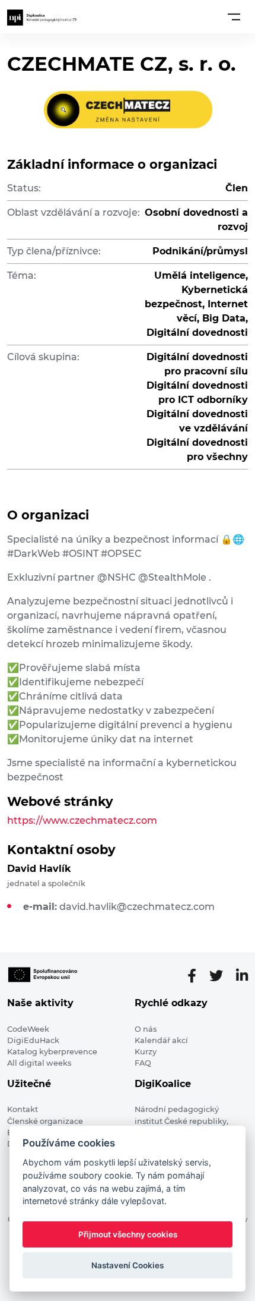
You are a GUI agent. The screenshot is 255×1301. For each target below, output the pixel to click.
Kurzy (146, 1051)
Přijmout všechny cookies (127, 1234)
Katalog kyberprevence (52, 1051)
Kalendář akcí (161, 1040)
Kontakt (22, 1109)
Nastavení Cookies (127, 1265)
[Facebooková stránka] (196, 976)
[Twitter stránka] (220, 976)
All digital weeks (39, 1063)
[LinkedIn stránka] (242, 976)
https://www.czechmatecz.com (82, 820)
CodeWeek (28, 1029)
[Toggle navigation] (234, 16)
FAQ (143, 1063)
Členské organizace (45, 1121)
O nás (146, 1029)
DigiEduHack (33, 1040)
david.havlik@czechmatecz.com (137, 906)
